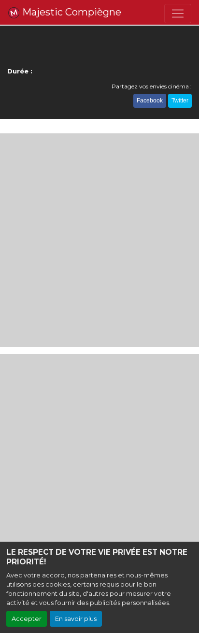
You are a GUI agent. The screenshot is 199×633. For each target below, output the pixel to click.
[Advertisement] (99, 240)
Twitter (179, 100)
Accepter (27, 618)
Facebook (150, 100)
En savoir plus (76, 618)
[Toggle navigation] (177, 13)
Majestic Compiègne (70, 12)
